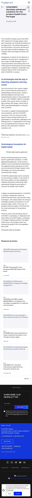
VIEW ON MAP (7, 441)
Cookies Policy (15, 467)
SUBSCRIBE (20, 407)
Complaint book (25, 467)
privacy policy (16, 414)
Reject (9, 493)
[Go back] (2, 7)
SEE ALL (26, 378)
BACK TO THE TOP (17, 387)
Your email (7, 403)
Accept (18, 493)
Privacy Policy (10, 490)
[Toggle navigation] (29, 2)
